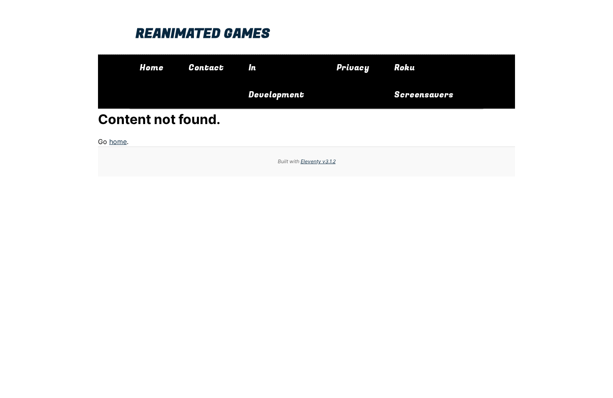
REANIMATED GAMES (203, 34)
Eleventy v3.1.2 (318, 161)
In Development (276, 81)
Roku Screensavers (423, 81)
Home (151, 68)
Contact (206, 68)
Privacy (353, 68)
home (118, 141)
